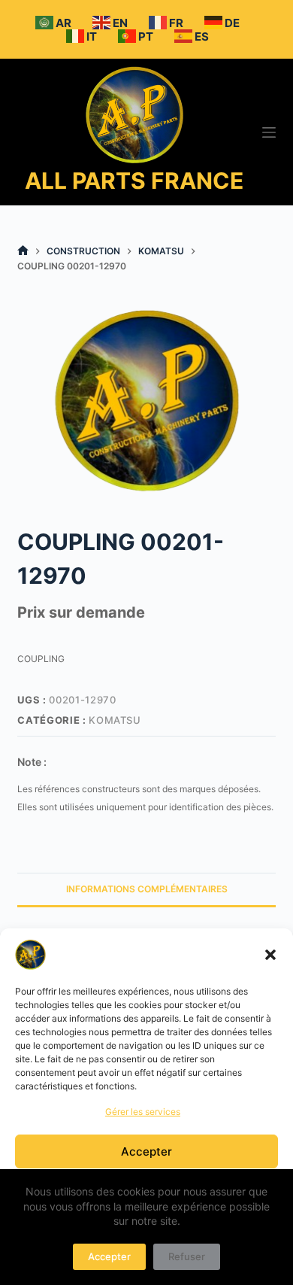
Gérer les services (142, 1111)
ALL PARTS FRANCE (134, 180)
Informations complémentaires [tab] (147, 889)
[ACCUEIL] (23, 251)
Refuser (186, 1256)
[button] (270, 954)
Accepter (146, 1151)
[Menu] (269, 132)
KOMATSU (115, 720)
